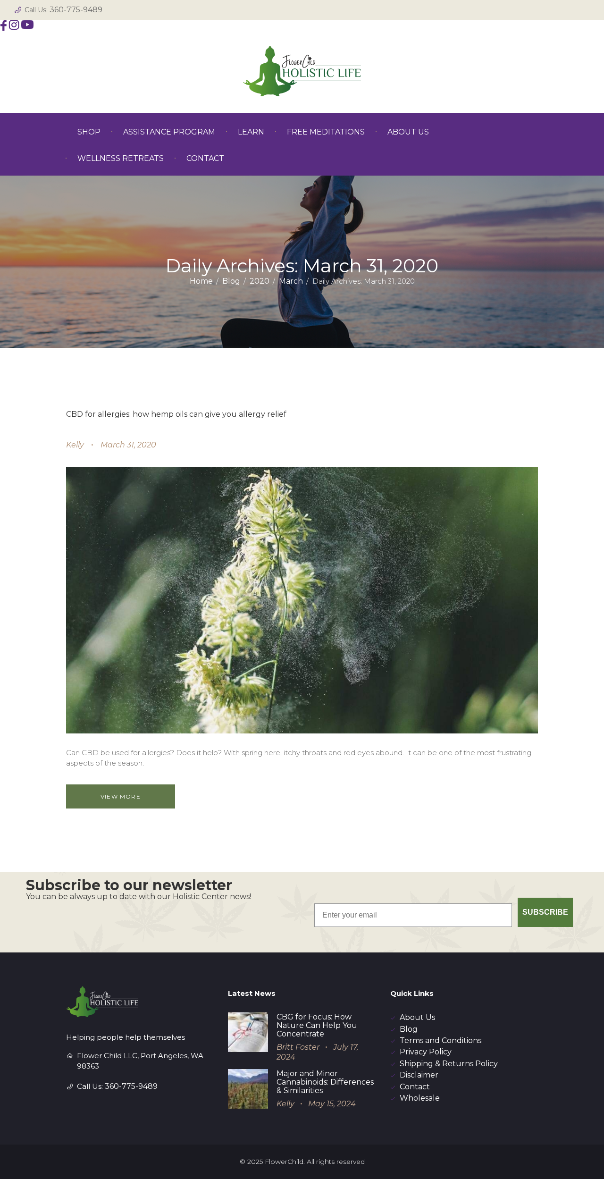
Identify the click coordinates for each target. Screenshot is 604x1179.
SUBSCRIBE (545, 912)
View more (121, 796)
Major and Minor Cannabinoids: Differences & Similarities (325, 1082)
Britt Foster (298, 1047)
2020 (259, 281)
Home (201, 281)
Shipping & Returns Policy (449, 1063)
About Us (417, 1017)
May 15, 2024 (332, 1103)
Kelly (75, 444)
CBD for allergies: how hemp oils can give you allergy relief (176, 414)
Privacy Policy (426, 1051)
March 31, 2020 (128, 444)
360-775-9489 (76, 9)
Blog (231, 281)
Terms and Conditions (440, 1040)
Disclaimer (419, 1074)
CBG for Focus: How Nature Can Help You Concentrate (317, 1025)
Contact (415, 1086)
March (291, 281)
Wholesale (420, 1098)
